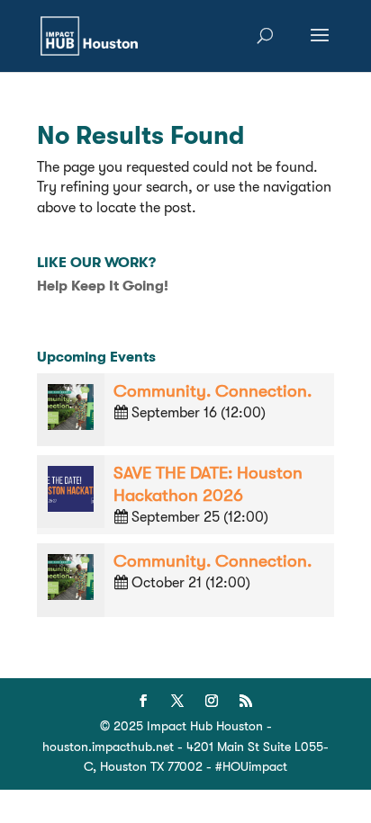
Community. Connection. (212, 391)
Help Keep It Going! (102, 286)
